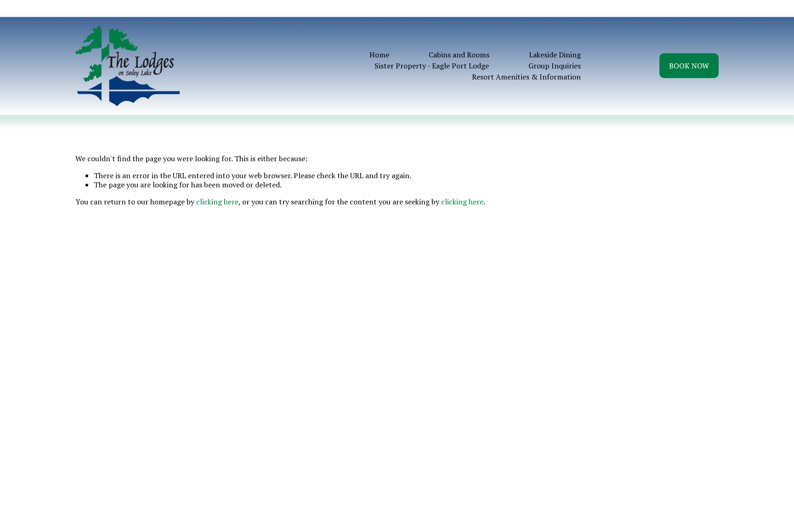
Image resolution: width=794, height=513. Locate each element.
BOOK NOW (689, 66)
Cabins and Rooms (459, 55)
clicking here (217, 202)
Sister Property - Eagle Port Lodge (431, 66)
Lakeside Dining (555, 55)
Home (379, 55)
